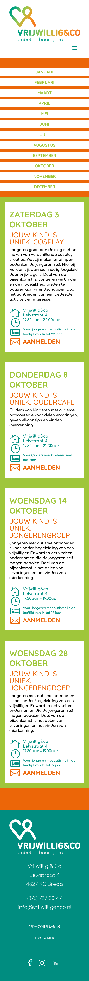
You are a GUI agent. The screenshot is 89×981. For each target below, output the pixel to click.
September (44, 155)
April (44, 103)
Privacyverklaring (44, 926)
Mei (44, 113)
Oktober (44, 165)
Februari (44, 82)
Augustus (44, 145)
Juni (44, 124)
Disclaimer (44, 938)
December (44, 186)
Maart (44, 92)
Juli (44, 134)
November (44, 176)
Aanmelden (41, 341)
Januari (44, 72)
